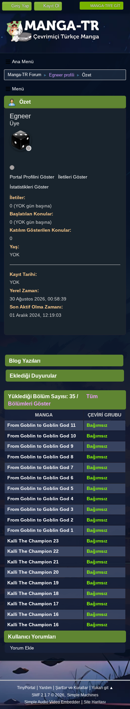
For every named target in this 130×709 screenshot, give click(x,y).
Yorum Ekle (22, 647)
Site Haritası (95, 702)
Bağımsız (97, 425)
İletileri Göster (72, 176)
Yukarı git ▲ (102, 687)
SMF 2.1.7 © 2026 (48, 695)
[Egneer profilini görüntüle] (20, 140)
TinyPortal (26, 687)
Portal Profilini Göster (32, 176)
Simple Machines (82, 695)
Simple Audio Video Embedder (52, 702)
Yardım (45, 687)
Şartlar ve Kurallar (71, 687)
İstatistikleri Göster (29, 186)
